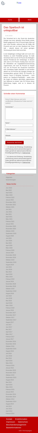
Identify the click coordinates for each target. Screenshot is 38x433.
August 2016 (10, 351)
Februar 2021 (10, 221)
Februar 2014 (10, 413)
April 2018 (9, 303)
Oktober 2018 (10, 288)
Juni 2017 (9, 327)
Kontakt (9, 419)
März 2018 (9, 305)
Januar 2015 (10, 392)
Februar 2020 (10, 250)
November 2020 (11, 228)
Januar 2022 (10, 200)
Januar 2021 (10, 224)
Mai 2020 (9, 243)
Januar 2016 (10, 368)
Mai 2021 (9, 214)
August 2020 (10, 236)
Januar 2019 (10, 281)
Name (7, 123)
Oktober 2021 (10, 207)
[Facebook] (19, 8)
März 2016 (9, 363)
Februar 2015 (10, 389)
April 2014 (9, 411)
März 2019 (9, 276)
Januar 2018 (10, 310)
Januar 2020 (10, 252)
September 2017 (11, 320)
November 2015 (11, 372)
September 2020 (11, 233)
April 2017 (9, 332)
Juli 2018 (9, 296)
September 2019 (11, 262)
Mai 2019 (9, 272)
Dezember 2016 (11, 341)
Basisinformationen (13, 428)
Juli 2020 (9, 238)
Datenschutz (26, 153)
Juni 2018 (9, 298)
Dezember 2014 (11, 394)
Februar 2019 (10, 279)
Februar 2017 (10, 336)
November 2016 (11, 344)
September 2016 (11, 348)
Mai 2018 (9, 300)
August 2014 (10, 404)
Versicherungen (11, 180)
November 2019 (11, 257)
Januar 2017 (10, 339)
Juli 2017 (9, 324)
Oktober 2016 (10, 346)
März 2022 (9, 195)
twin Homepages (25, 431)
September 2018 (11, 291)
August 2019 (10, 264)
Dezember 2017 (11, 312)
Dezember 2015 (11, 370)
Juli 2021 (9, 209)
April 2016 (9, 360)
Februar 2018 (10, 308)
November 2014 (11, 396)
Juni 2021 (9, 212)
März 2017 (9, 334)
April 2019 (9, 274)
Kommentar (9, 107)
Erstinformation (21, 419)
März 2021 (9, 219)
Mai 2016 (9, 358)
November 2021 (11, 204)
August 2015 (10, 380)
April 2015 (9, 384)
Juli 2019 (9, 267)
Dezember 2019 (11, 255)
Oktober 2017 (10, 317)
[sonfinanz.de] (19, 2)
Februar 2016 (10, 365)
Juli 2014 (9, 406)
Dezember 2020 (11, 226)
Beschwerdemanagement (16, 425)
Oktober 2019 (10, 260)
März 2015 (9, 387)
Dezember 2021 (11, 202)
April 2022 (9, 192)
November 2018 (11, 286)
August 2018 (10, 293)
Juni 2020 (9, 240)
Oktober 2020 (10, 231)
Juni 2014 (9, 408)
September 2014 (11, 401)
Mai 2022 (9, 190)
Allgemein (9, 177)
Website (8, 135)
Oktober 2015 (10, 375)
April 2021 (9, 216)
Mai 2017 (9, 329)
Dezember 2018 (11, 284)
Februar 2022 (10, 197)
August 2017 (10, 322)
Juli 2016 (9, 353)
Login (13, 431)
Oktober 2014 (10, 399)
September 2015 (11, 377)
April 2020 (9, 245)
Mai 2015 (9, 382)
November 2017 (11, 315)
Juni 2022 (9, 188)
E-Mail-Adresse (10, 129)
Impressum (10, 422)
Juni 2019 (9, 269)
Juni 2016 (9, 356)
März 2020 (9, 248)
